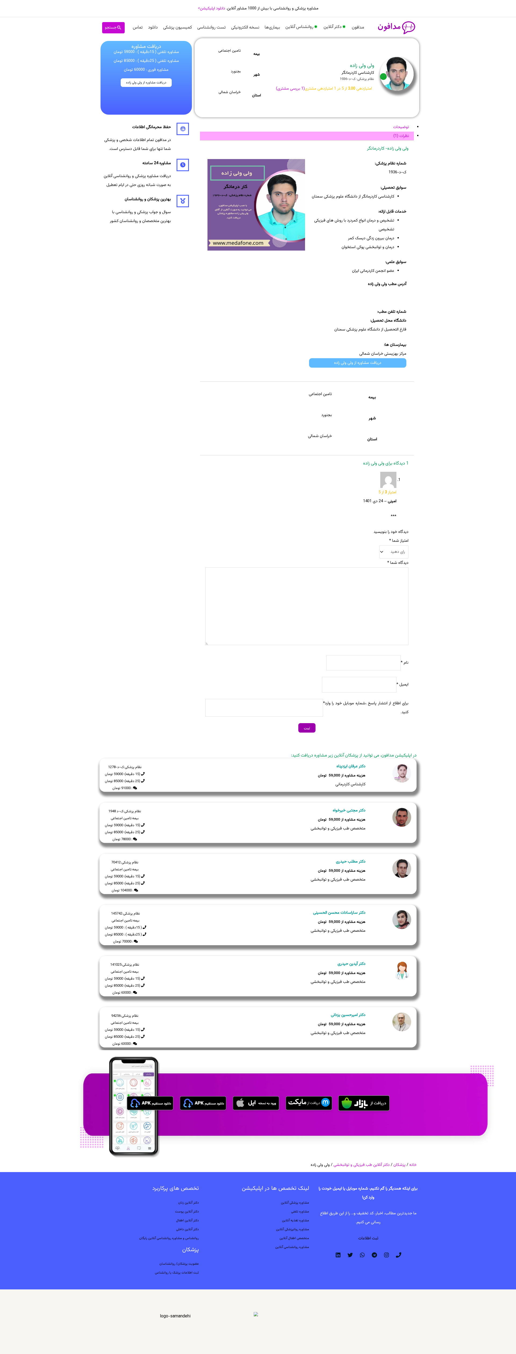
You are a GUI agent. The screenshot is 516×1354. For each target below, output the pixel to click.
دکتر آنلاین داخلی (187, 1229)
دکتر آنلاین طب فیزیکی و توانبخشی (362, 1165)
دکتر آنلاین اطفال (187, 1220)
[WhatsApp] (362, 1255)
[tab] (307, 127)
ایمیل (402, 685)
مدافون (358, 27)
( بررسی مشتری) (290, 89)
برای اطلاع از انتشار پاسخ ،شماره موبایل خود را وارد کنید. (366, 707)
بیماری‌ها (272, 27)
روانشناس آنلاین (299, 27)
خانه (413, 1165)
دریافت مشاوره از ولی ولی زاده (146, 82)
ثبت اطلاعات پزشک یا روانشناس (177, 1272)
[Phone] (398, 1255)
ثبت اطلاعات (368, 1238)
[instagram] (386, 1255)
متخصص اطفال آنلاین (294, 1238)
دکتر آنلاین (333, 27)
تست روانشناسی (211, 27)
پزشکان (399, 1165)
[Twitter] (350, 1255)
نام (404, 663)
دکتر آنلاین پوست (187, 1211)
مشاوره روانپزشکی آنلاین (292, 1229)
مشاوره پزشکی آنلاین (295, 1202)
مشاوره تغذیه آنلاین (295, 1220)
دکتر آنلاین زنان (188, 1202)
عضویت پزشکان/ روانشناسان (179, 1263)
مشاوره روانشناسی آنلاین (292, 1247)
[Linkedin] (338, 1255)
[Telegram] (374, 1255)
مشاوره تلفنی (300, 1211)
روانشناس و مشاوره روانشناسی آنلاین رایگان (169, 1238)
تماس (138, 27)
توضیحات (401, 127)
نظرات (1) (401, 136)
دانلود (153, 27)
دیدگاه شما (397, 563)
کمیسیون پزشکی (177, 27)
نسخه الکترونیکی (245, 27)
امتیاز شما (398, 541)
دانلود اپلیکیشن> (211, 8)
